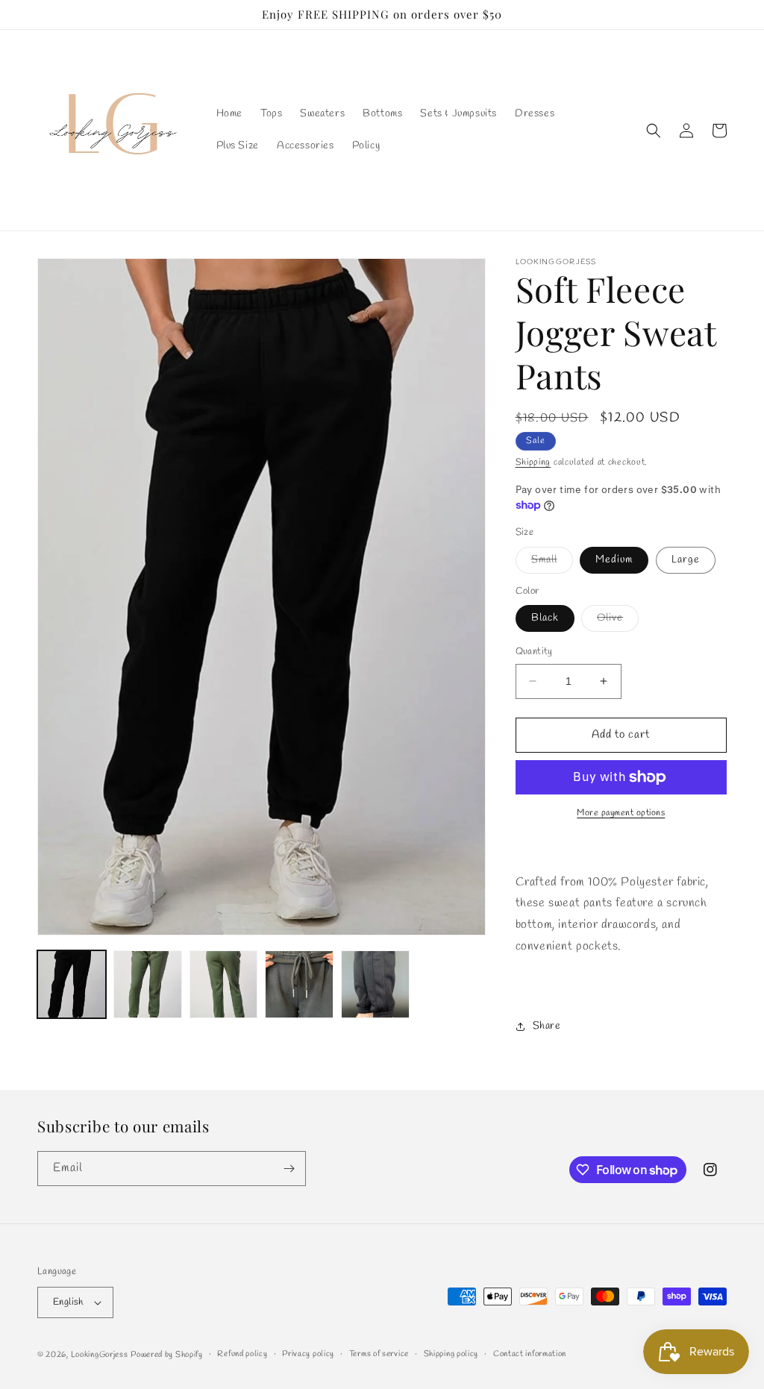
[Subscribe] (288, 1168)
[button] (653, 130)
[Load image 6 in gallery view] (375, 984)
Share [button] (547, 1026)
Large (685, 560)
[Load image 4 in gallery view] (224, 984)
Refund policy (242, 1354)
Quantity (534, 651)
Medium (614, 560)
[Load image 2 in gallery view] (147, 984)
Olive (618, 621)
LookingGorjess (99, 1354)
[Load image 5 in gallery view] (299, 984)
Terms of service (379, 1354)
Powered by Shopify (167, 1354)
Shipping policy (451, 1354)
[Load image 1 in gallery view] (71, 984)
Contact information (529, 1354)
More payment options (621, 813)
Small (552, 563)
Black (545, 618)
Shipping (533, 462)
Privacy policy (308, 1354)
